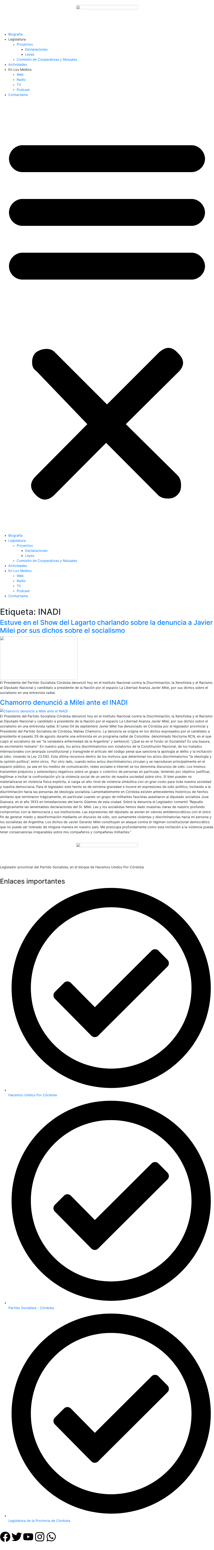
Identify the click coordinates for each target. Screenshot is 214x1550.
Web (20, 74)
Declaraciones (36, 49)
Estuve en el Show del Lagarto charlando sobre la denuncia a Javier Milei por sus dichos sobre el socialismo (106, 626)
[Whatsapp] (51, 1537)
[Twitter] (16, 1537)
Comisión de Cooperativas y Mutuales (47, 59)
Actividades (17, 64)
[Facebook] (5, 1537)
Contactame (18, 95)
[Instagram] (39, 1537)
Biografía (15, 34)
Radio (21, 79)
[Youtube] (28, 1537)
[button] (107, 317)
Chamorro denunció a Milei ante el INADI (64, 702)
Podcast (23, 90)
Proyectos (25, 44)
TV (19, 84)
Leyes (29, 54)
